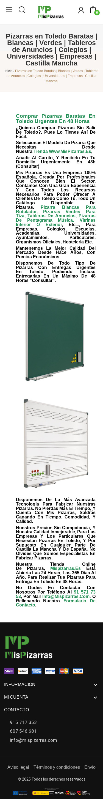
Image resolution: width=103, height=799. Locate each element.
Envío (90, 767)
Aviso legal (18, 767)
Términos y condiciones (57, 767)
